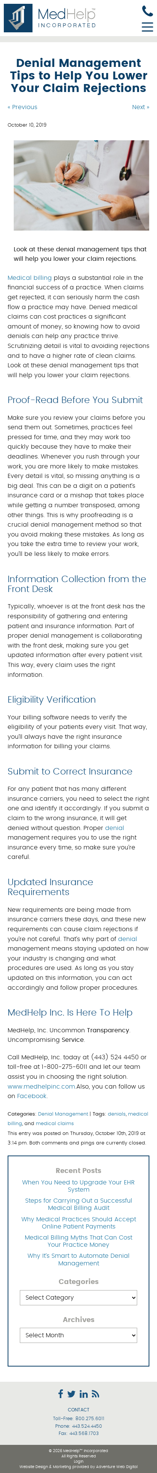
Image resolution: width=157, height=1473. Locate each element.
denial (114, 828)
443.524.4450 (87, 1426)
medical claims (55, 1123)
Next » (140, 107)
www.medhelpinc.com (41, 1087)
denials (117, 1114)
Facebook (31, 1096)
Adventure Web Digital (117, 1467)
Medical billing (30, 278)
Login (78, 1461)
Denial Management (63, 1114)
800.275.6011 (89, 1418)
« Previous (22, 107)
